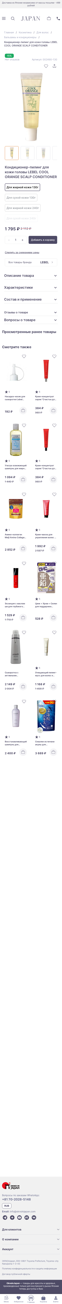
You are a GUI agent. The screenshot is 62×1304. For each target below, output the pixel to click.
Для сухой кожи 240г (21, 218)
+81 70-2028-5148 (16, 1199)
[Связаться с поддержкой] (58, 18)
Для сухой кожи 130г (21, 197)
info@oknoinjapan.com (22, 1211)
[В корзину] (23, 410)
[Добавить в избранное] (46, 66)
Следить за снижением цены (22, 252)
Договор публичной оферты (16, 1274)
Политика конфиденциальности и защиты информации (29, 1268)
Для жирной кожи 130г (22, 187)
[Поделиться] (54, 66)
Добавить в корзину (43, 239)
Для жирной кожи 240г (23, 208)
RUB (6, 1205)
